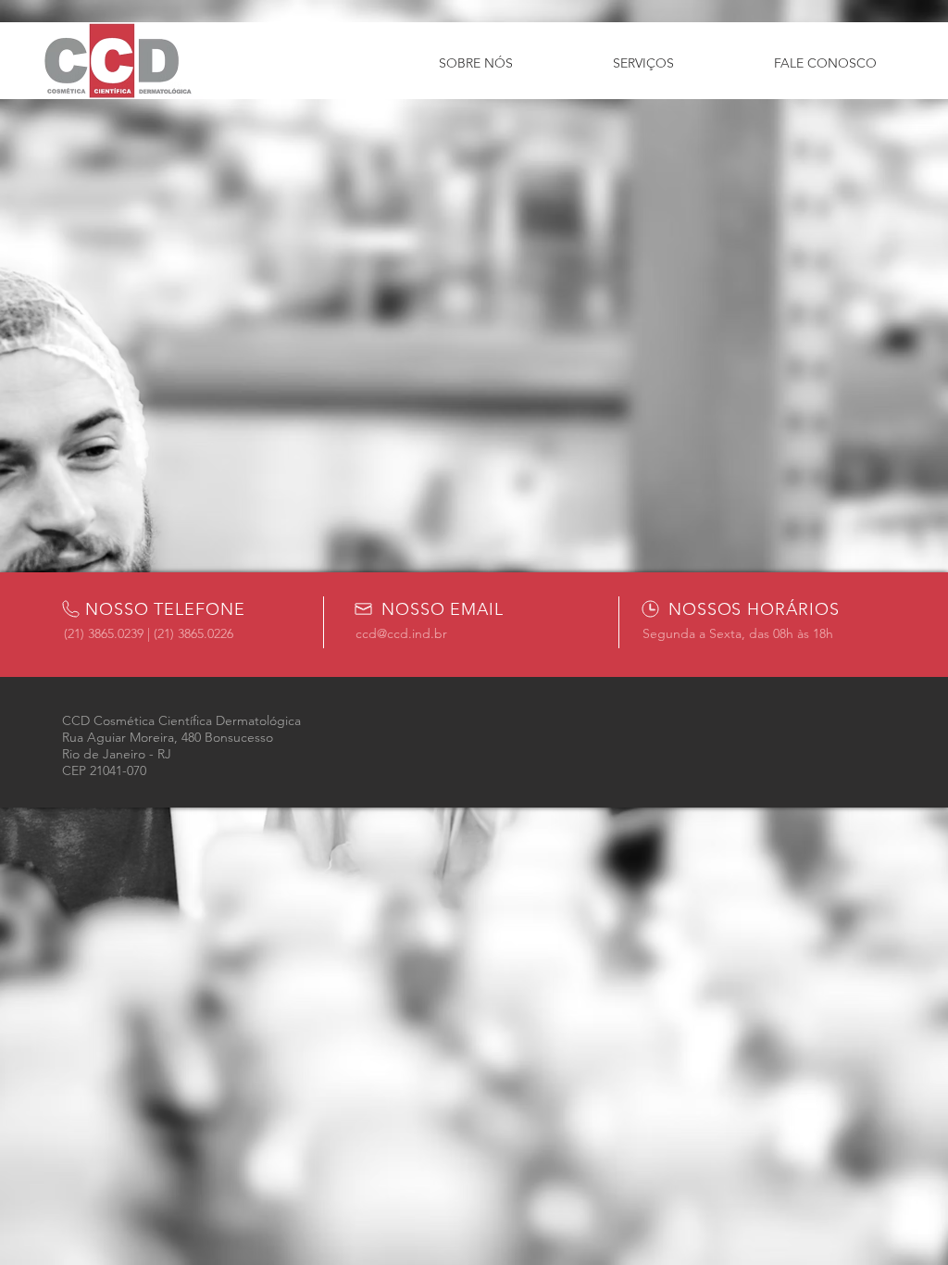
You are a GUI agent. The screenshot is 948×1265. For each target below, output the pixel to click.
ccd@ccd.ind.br (401, 633)
